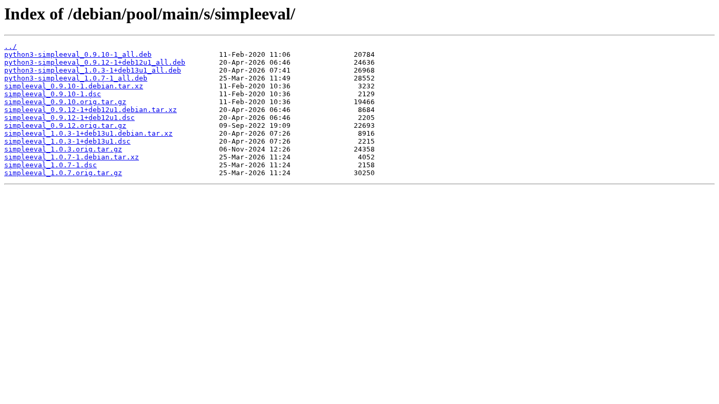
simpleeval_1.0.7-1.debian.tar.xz (71, 157)
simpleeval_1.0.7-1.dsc (50, 165)
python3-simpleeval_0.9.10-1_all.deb (78, 54)
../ (10, 46)
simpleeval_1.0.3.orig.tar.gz (63, 149)
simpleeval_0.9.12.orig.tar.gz (65, 125)
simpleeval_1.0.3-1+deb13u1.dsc (67, 141)
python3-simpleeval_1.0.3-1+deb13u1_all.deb (92, 70)
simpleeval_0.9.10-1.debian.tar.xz (73, 86)
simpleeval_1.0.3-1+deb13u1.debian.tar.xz (88, 133)
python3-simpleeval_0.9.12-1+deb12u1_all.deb (94, 62)
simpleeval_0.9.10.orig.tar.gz (65, 102)
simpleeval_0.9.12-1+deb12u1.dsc (69, 118)
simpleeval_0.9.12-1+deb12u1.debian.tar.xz (90, 110)
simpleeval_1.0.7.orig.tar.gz (63, 173)
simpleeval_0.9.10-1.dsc (52, 94)
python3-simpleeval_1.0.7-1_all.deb (75, 78)
